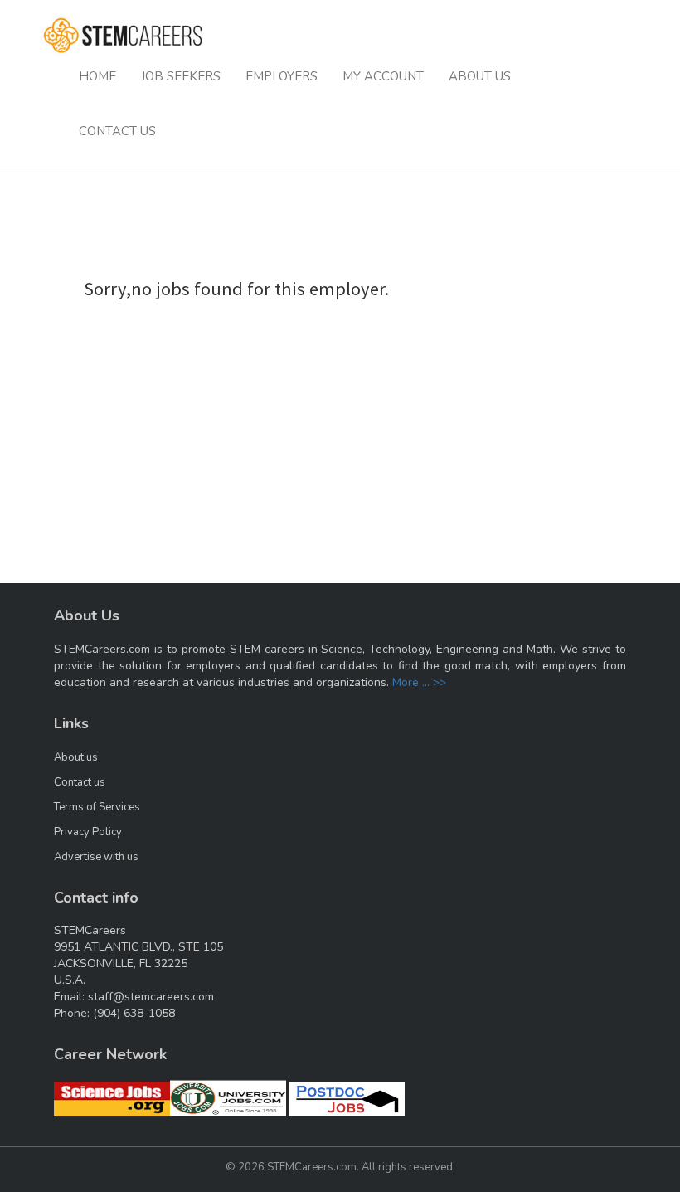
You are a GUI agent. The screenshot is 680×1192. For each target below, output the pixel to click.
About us (76, 757)
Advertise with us (96, 856)
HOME (97, 76)
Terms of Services (97, 807)
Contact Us (117, 131)
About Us (480, 76)
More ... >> (419, 682)
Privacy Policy (88, 832)
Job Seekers (181, 76)
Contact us (79, 782)
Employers (281, 76)
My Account (383, 76)
